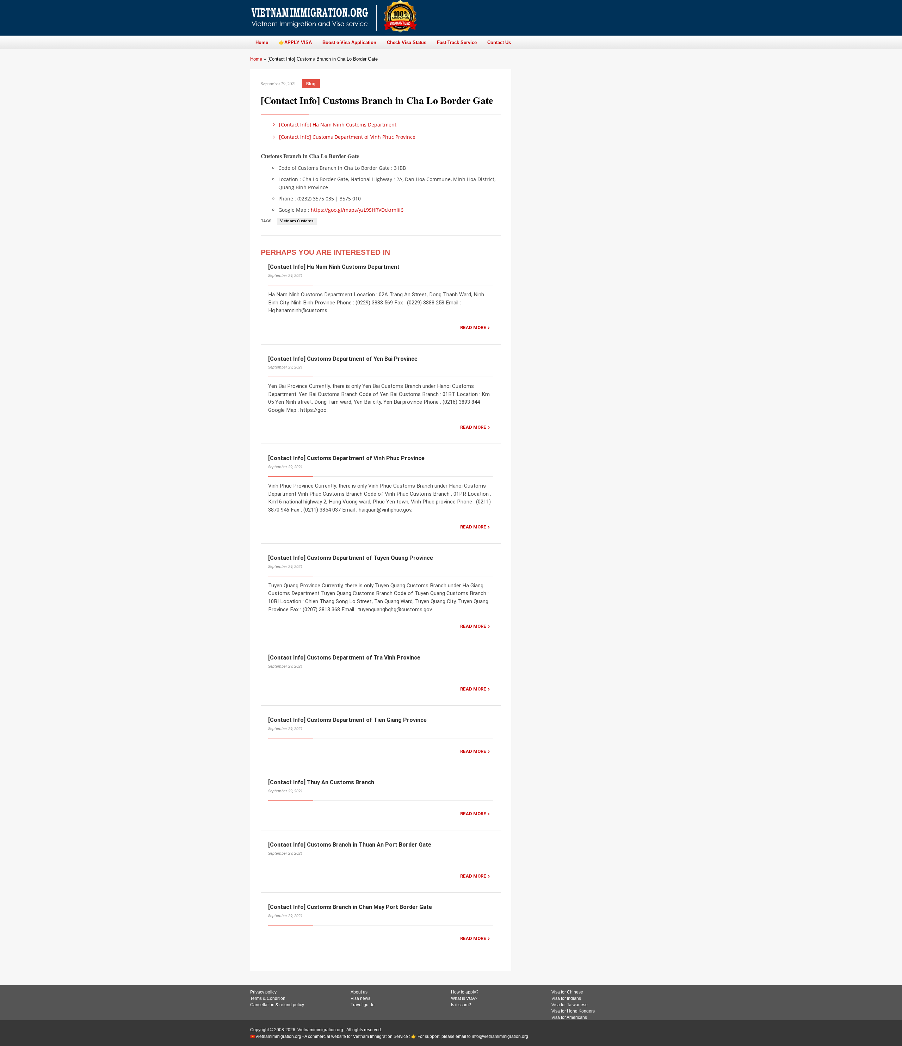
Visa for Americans (569, 1017)
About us (359, 992)
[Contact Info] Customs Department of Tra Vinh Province (344, 657)
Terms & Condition (267, 998)
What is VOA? (464, 998)
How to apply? (464, 992)
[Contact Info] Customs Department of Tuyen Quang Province (350, 558)
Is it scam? (461, 1004)
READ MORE (473, 327)
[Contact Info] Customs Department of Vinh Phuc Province (346, 137)
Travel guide (363, 1004)
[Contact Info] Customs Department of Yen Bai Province (343, 358)
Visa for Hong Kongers (573, 1011)
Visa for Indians (566, 998)
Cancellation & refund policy (277, 1004)
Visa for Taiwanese (569, 1004)
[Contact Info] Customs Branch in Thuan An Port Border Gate (349, 844)
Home (256, 59)
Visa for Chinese (567, 992)
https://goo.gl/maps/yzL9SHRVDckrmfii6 (357, 209)
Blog (310, 83)
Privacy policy (263, 992)
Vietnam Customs (297, 221)
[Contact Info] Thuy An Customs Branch (321, 782)
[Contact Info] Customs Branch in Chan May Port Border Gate (350, 907)
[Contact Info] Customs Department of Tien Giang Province (347, 720)
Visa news (360, 998)
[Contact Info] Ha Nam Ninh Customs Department (337, 124)
